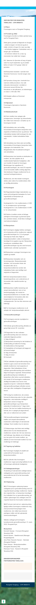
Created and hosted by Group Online (18, 588)
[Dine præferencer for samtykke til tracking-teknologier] (3, 601)
